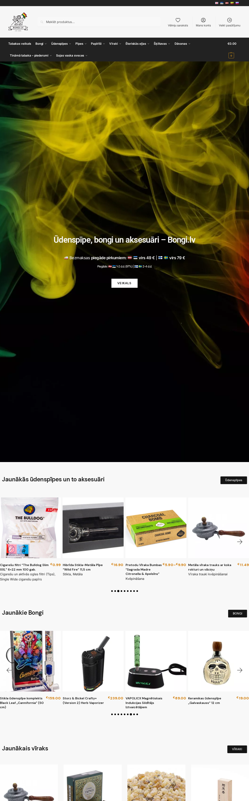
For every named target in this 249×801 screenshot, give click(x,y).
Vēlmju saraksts (178, 25)
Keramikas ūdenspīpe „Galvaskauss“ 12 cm (142, 700)
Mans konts (203, 25)
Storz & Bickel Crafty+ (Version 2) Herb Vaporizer (20, 700)
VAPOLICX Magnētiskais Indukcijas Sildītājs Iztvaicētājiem (81, 702)
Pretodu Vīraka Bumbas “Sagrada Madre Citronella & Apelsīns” (144, 569)
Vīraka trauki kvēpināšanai (208, 574)
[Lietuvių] (233, 3)
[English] (217, 3)
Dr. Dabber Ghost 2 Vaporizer (210, 698)
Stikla (67, 574)
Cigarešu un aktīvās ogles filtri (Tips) (27, 574)
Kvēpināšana (135, 579)
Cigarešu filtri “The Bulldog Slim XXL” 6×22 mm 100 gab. (24, 567)
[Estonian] (222, 3)
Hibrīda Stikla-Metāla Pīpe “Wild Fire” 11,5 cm (83, 567)
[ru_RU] (238, 3)
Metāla (78, 574)
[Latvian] (227, 3)
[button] (234, 49)
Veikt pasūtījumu (229, 25)
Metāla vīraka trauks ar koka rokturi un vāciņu (209, 567)
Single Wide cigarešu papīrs (21, 579)
